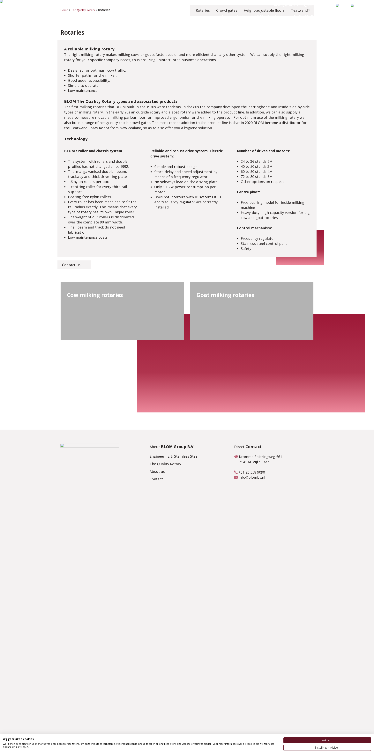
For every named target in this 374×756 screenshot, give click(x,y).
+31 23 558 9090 (319, 5)
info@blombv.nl (287, 5)
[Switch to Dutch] (341, 6)
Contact (156, 479)
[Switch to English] (357, 6)
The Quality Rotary (165, 464)
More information (85, 324)
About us (157, 471)
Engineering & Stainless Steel (174, 456)
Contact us (71, 264)
